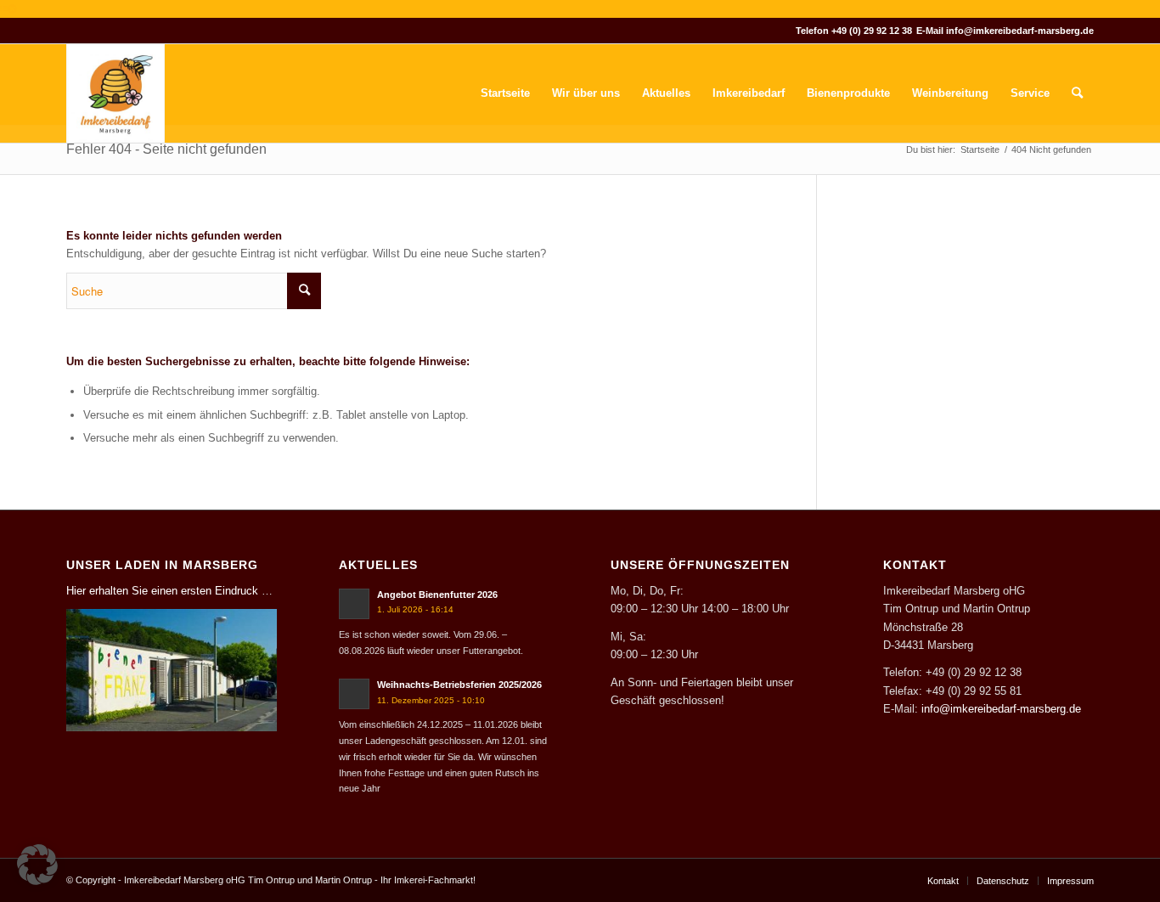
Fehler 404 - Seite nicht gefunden (166, 149)
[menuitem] (505, 93)
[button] (37, 864)
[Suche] (1077, 93)
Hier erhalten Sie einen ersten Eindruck (162, 590)
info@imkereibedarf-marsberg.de (1020, 30)
